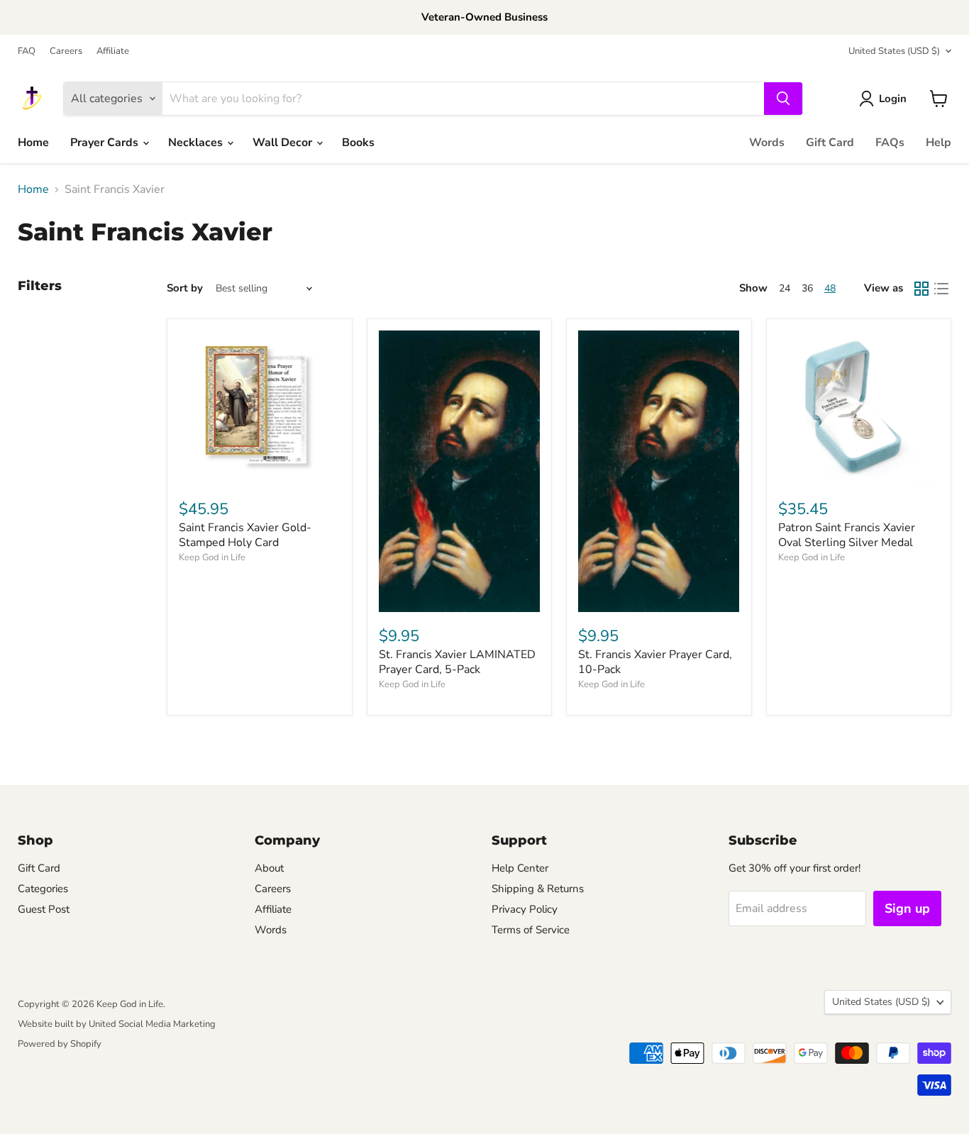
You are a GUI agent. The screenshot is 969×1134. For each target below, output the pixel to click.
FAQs (889, 142)
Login (893, 98)
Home (33, 142)
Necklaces (197, 142)
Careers (66, 51)
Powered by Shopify (59, 1044)
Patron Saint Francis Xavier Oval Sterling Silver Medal (846, 535)
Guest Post (44, 909)
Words (767, 142)
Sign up (907, 908)
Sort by (185, 288)
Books (358, 142)
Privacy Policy (525, 909)
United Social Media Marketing (152, 1024)
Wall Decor (284, 142)
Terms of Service (531, 930)
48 (830, 288)
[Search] (783, 98)
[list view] (941, 289)
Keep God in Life (212, 557)
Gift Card (830, 142)
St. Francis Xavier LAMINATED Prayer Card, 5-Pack (457, 662)
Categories (43, 889)
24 (784, 288)
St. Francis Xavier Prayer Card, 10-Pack (655, 662)
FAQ (26, 51)
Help (938, 142)
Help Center (520, 868)
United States (894, 51)
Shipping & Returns (538, 889)
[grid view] (921, 289)
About (269, 868)
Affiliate (112, 51)
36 (807, 288)
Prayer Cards (105, 142)
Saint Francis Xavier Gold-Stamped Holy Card (245, 535)
